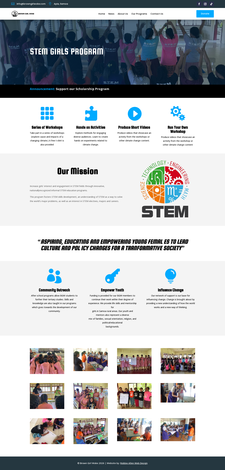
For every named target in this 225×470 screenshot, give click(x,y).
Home (101, 13)
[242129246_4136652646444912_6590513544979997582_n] (90, 443)
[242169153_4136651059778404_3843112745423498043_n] (47, 373)
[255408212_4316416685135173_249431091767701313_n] (178, 373)
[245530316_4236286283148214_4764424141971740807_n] (178, 401)
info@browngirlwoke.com (31, 3)
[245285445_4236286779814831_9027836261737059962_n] (90, 370)
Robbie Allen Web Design (134, 463)
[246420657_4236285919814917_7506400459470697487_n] (178, 440)
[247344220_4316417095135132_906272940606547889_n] (47, 443)
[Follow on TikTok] (211, 4)
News (111, 13)
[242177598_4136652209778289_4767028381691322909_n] (134, 373)
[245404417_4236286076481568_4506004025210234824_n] (134, 440)
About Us (123, 13)
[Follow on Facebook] (199, 4)
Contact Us (156, 13)
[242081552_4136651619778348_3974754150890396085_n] (47, 408)
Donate (205, 13)
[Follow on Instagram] (205, 4)
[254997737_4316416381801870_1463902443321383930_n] (134, 408)
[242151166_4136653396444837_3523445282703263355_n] (90, 408)
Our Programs (139, 13)
